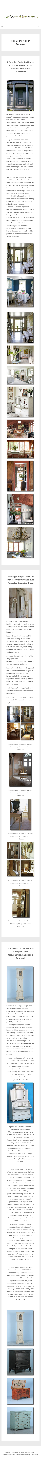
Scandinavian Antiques (14, 1006)
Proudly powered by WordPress (27, 1455)
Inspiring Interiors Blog (14, 624)
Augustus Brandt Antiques (22, 644)
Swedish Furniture (20, 11)
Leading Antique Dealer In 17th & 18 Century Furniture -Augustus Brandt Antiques (20, 579)
